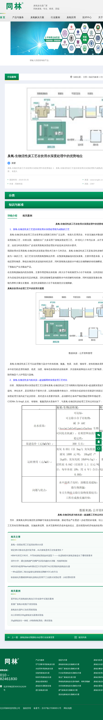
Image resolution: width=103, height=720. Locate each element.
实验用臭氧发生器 (42, 673)
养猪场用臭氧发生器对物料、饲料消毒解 (74, 682)
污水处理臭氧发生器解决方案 (69, 673)
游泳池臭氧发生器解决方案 (68, 694)
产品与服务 (18, 17)
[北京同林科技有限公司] (15, 6)
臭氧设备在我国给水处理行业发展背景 (37, 637)
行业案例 (55, 17)
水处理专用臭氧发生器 (44, 669)
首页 (3, 17)
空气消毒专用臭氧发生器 (45, 664)
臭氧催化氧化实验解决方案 (68, 664)
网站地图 (68, 708)
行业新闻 (12, 77)
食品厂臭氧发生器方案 (67, 677)
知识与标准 (93, 77)
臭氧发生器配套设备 (43, 686)
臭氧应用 (71, 17)
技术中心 (87, 17)
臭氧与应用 (98, 660)
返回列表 (82, 637)
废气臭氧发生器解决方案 (68, 690)
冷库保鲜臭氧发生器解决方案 (69, 686)
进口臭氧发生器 (42, 690)
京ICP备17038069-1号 (51, 708)
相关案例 (27, 215)
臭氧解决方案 (37, 17)
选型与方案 (62, 660)
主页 (85, 77)
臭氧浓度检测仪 (42, 682)
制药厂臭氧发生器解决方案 (68, 669)
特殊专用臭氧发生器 (43, 677)
